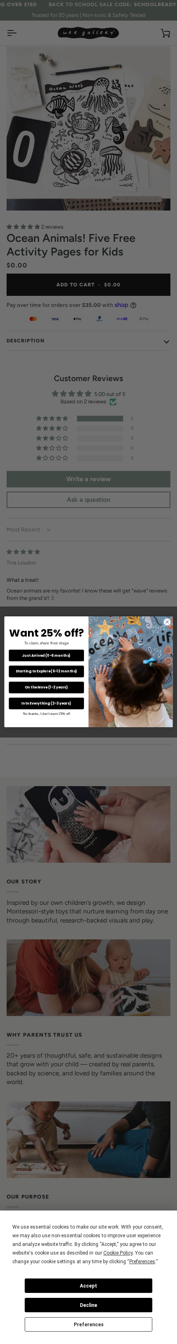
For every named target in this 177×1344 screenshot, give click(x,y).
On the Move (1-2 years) (46, 687)
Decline (88, 1305)
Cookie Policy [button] (118, 1253)
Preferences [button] (142, 1261)
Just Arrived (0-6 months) (46, 655)
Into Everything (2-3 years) (46, 703)
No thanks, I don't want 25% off (46, 713)
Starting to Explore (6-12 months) (46, 671)
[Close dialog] (167, 622)
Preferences (89, 1325)
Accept (88, 1286)
